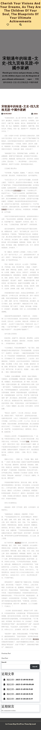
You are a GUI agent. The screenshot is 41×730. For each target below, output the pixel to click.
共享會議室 (17, 191)
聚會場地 (36, 639)
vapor (29, 79)
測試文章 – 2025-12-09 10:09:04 (20, 684)
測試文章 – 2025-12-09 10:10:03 (20, 679)
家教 (27, 442)
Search (3, 662)
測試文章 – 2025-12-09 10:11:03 (20, 689)
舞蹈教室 (18, 543)
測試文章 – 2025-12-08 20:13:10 (20, 694)
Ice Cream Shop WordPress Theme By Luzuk (20, 724)
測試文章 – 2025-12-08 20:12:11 (20, 699)
